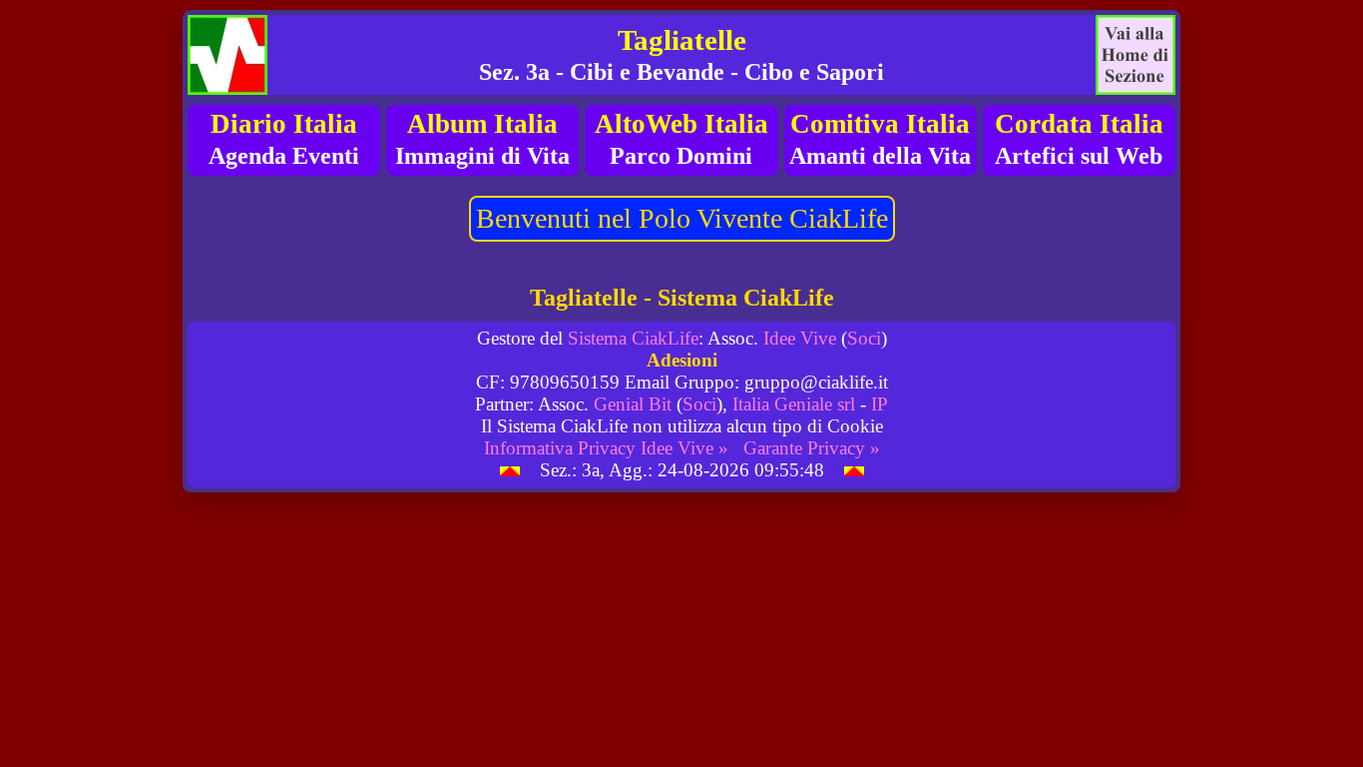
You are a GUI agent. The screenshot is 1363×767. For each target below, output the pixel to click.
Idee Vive (799, 338)
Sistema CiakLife (633, 338)
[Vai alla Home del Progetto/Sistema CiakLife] (227, 55)
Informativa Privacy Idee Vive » (606, 447)
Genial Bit (633, 403)
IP (879, 403)
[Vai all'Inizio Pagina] (510, 469)
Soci (864, 338)
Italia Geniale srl (793, 403)
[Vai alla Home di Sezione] (1135, 55)
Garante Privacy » (811, 447)
